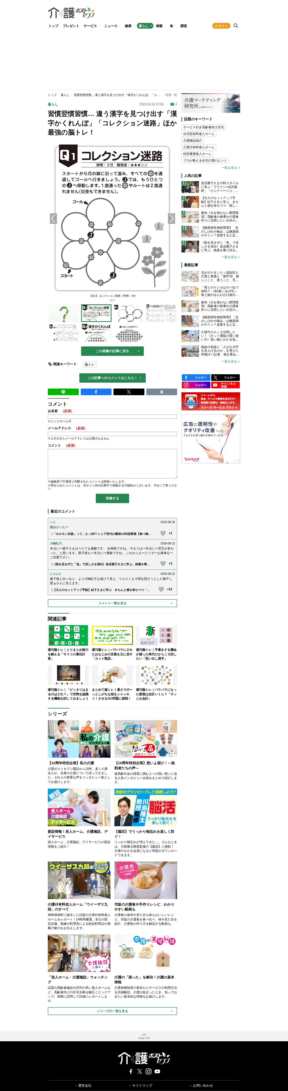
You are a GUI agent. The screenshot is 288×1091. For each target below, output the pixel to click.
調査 (183, 26)
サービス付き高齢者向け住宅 (203, 127)
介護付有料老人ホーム (199, 147)
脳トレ (90, 364)
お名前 (61, 411)
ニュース (111, 26)
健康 (128, 26)
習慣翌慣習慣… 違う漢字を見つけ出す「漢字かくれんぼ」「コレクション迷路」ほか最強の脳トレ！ (140, 95)
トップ (53, 26)
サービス (90, 26)
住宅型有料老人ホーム (199, 134)
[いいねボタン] (163, 533)
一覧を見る (229, 167)
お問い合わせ (203, 1085)
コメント (62, 445)
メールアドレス (67, 428)
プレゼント (71, 26)
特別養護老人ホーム (197, 153)
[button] (171, 218)
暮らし (144, 26)
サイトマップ (142, 1085)
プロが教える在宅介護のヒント (205, 160)
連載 (159, 26)
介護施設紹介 (192, 140)
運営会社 (84, 1085)
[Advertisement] (144, 60)
